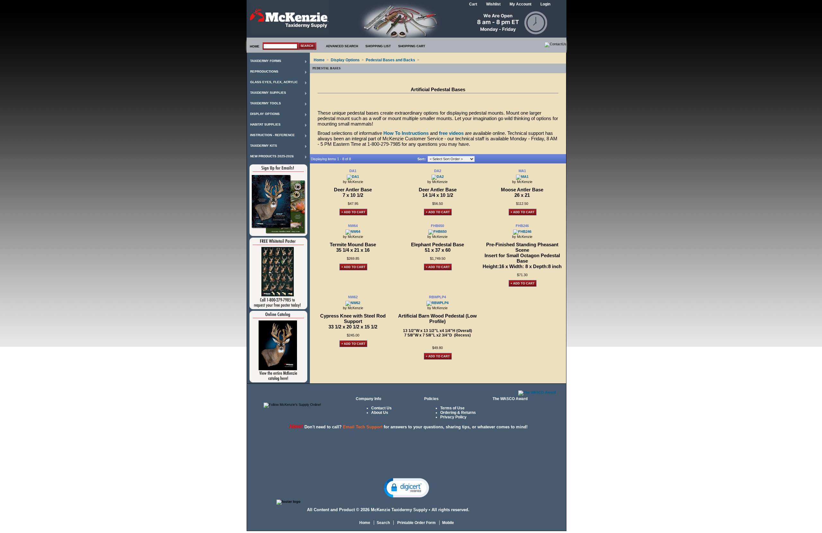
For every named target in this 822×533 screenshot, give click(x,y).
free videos (451, 133)
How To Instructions (406, 133)
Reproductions (264, 71)
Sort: (421, 159)
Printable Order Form (416, 522)
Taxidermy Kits (263, 145)
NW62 (353, 297)
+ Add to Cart (353, 212)
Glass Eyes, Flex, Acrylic (274, 82)
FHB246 (522, 226)
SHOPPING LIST (378, 46)
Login (545, 4)
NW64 (353, 226)
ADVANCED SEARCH (342, 46)
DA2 (437, 171)
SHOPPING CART (411, 46)
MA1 (522, 171)
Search (383, 522)
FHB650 (437, 226)
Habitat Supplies (265, 124)
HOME (254, 46)
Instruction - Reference (272, 135)
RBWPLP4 (437, 297)
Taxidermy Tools (265, 103)
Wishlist (493, 4)
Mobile (448, 522)
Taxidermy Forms (265, 61)
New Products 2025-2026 (272, 156)
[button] (406, 487)
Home (319, 60)
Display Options (265, 114)
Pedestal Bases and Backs (390, 60)
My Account (520, 4)
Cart (473, 4)
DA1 (352, 171)
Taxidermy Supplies (268, 92)
